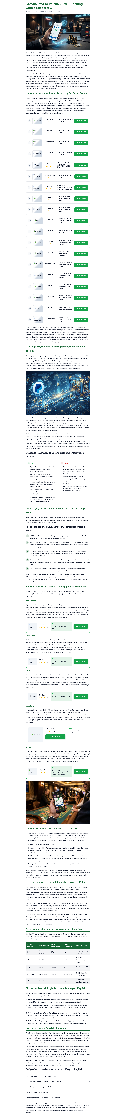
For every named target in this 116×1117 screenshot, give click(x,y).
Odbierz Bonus (81, 121)
